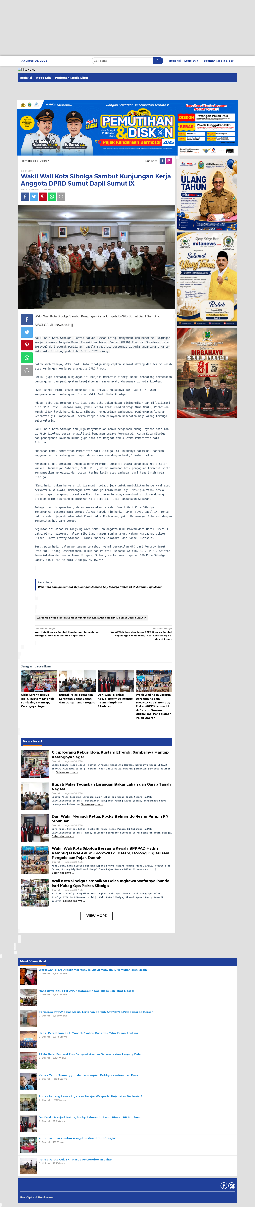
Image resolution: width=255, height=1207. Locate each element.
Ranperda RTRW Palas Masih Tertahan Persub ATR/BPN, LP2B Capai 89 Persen (96, 1011)
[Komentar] (61, 197)
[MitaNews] (26, 69)
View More (96, 916)
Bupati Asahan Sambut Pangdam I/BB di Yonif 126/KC (77, 1138)
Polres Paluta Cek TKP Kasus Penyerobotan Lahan (76, 1159)
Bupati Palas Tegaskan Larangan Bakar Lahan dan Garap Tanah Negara (77, 698)
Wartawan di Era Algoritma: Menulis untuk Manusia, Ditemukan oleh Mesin (93, 969)
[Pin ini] (43, 197)
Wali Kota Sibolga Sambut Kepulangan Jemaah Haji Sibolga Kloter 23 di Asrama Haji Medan (100, 586)
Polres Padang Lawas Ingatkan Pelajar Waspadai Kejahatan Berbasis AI (91, 1096)
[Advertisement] (119, 28)
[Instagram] (169, 161)
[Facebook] (163, 161)
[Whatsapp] (52, 197)
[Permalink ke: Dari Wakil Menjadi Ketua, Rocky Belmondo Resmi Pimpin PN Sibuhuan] (116, 681)
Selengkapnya (65, 772)
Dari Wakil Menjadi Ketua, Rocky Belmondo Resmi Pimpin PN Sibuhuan (90, 1117)
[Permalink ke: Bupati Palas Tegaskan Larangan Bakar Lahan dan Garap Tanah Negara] (77, 681)
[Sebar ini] (25, 197)
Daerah (35, 189)
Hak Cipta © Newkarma (37, 1197)
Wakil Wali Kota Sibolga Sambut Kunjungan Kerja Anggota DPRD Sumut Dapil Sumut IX (91, 617)
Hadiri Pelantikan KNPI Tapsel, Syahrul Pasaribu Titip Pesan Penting (88, 1033)
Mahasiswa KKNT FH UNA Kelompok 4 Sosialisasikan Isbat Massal (86, 990)
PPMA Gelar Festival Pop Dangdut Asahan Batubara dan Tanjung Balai (90, 1054)
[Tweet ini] (34, 197)
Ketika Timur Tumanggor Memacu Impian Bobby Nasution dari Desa (88, 1075)
